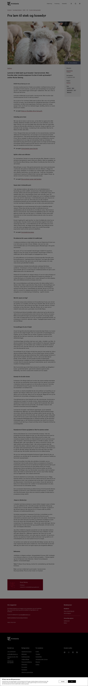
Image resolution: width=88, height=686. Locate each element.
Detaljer (62, 681)
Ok (71, 681)
